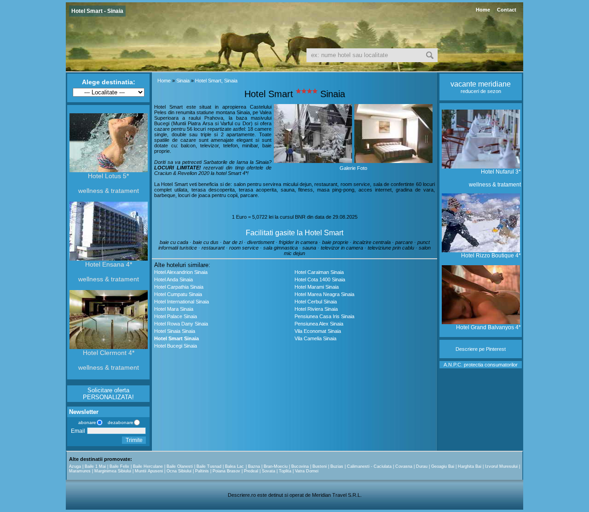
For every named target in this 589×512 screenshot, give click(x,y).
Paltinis (202, 471)
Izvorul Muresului (501, 466)
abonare (85, 422)
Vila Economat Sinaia (317, 331)
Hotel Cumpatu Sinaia (178, 294)
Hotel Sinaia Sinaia (174, 331)
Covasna (403, 466)
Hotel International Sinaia (181, 301)
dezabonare (119, 422)
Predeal (251, 471)
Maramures (80, 471)
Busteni (319, 466)
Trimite (134, 440)
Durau (421, 466)
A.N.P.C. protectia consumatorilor (481, 364)
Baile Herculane (148, 466)
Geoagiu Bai (442, 466)
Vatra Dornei (306, 471)
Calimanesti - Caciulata (369, 466)
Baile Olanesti (180, 466)
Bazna (254, 466)
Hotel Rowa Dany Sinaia (181, 323)
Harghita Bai (469, 466)
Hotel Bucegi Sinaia (175, 346)
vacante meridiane (480, 84)
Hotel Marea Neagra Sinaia (324, 294)
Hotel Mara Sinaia (173, 309)
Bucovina (300, 466)
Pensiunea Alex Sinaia (318, 323)
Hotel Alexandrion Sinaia (181, 272)
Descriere (467, 349)
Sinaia (183, 80)
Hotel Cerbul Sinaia (315, 301)
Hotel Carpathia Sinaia (178, 287)
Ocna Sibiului (179, 471)
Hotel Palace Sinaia (175, 316)
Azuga (75, 466)
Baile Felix (119, 466)
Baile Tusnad (208, 466)
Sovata (268, 471)
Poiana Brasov (226, 471)
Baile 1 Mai (95, 466)
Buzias (336, 466)
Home (483, 9)
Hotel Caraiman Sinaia (319, 272)
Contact (506, 9)
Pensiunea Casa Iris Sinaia (324, 316)
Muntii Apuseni (149, 471)
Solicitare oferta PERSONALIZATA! (108, 394)
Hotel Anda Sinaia (173, 279)
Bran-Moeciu (276, 466)
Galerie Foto (353, 168)
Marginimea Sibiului (112, 471)
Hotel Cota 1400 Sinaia (319, 279)
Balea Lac (234, 466)
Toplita (285, 471)
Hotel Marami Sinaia (316, 287)
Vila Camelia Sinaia (315, 338)
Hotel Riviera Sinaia (316, 309)
